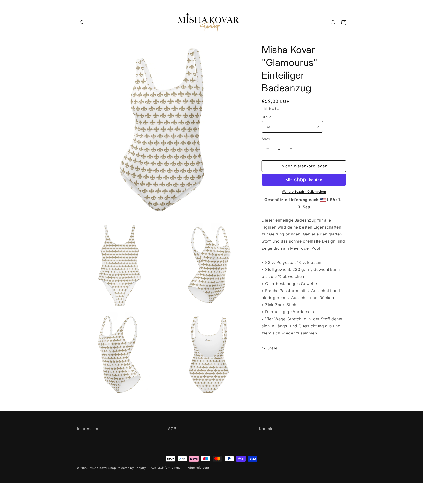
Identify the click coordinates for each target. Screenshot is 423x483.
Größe (267, 117)
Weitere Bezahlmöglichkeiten (304, 191)
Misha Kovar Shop (103, 468)
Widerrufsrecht (198, 467)
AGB (172, 428)
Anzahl (267, 139)
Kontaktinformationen (167, 467)
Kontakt (266, 428)
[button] (82, 22)
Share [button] (272, 348)
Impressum (87, 428)
